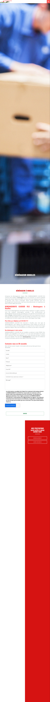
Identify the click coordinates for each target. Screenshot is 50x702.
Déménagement (37, 438)
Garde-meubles (37, 442)
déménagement (27, 336)
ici (10, 401)
